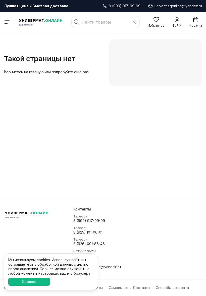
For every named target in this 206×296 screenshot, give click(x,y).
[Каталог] (7, 22)
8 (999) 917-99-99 (89, 220)
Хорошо (29, 281)
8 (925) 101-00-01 (87, 232)
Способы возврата (172, 287)
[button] (156, 22)
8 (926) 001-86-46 (89, 244)
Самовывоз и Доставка (129, 287)
